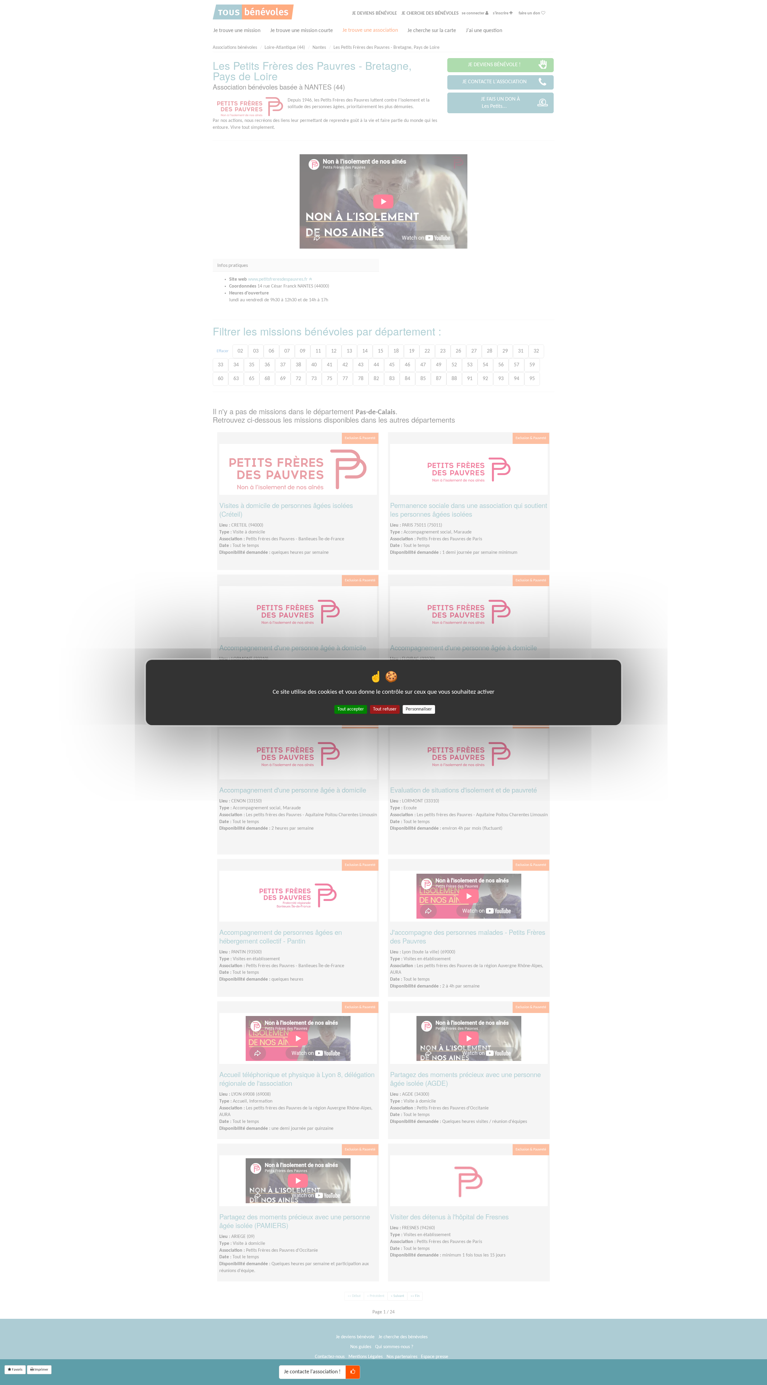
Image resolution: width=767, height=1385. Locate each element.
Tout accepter (350, 709)
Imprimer (41, 1370)
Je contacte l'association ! (312, 1372)
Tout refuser (385, 709)
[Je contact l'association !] (352, 1372)
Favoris (16, 1370)
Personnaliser (419, 709)
